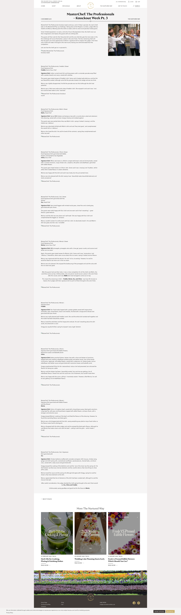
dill (74, 163)
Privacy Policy (9, 612)
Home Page (44, 602)
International (122, 1)
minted (67, 205)
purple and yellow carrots (76, 359)
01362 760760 (103, 602)
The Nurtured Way (106, 6)
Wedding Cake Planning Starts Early (90, 559)
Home (43, 6)
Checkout (43, 606)
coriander (82, 73)
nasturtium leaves (75, 363)
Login (131, 1)
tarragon (43, 413)
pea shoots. (53, 313)
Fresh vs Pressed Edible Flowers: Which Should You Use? (121, 560)
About (79, 6)
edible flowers (48, 164)
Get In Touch (122, 6)
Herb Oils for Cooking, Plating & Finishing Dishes (52, 560)
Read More (44, 565)
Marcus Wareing (52, 28)
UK (116, 1)
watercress (77, 361)
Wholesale (66, 6)
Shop (53, 6)
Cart (138, 1)
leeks (88, 461)
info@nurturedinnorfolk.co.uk (107, 604)
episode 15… (63, 47)
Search (133, 6)
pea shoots (53, 207)
